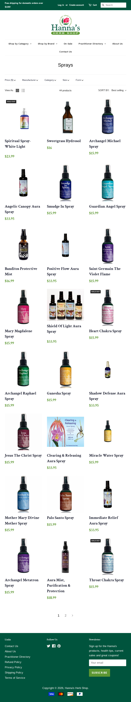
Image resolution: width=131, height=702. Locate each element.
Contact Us (11, 646)
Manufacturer (29, 80)
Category (49, 80)
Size (65, 80)
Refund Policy (13, 662)
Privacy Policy (13, 667)
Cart (95, 5)
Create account (76, 5)
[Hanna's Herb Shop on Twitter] (48, 646)
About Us (10, 651)
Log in (61, 5)
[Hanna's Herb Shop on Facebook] (54, 646)
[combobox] (113, 5)
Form (78, 80)
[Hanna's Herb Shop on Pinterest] (59, 646)
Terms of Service (15, 677)
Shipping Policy (14, 672)
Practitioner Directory (17, 656)
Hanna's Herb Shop (76, 688)
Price (9, 80)
